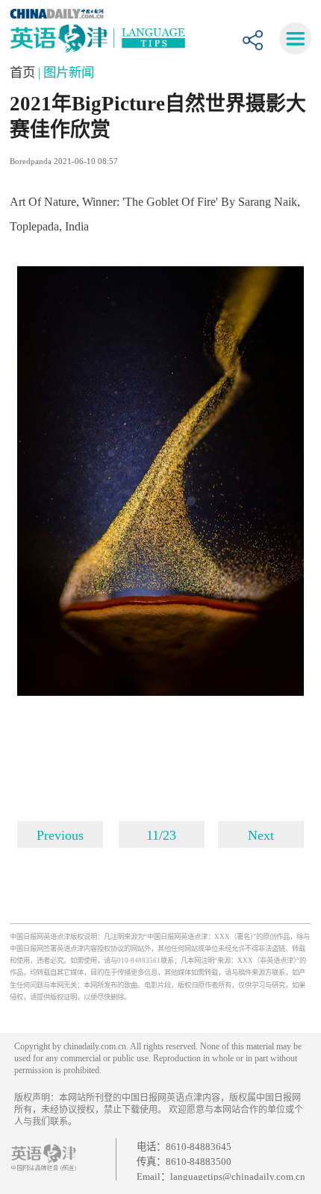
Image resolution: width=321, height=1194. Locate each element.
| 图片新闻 (66, 72)
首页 (24, 72)
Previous (60, 835)
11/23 (161, 835)
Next (261, 835)
